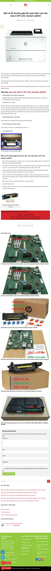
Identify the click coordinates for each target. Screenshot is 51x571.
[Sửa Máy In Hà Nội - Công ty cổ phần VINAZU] (25, 5)
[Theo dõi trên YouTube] (42, 559)
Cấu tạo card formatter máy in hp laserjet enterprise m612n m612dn (20, 295)
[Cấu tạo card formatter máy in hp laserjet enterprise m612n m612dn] (25, 280)
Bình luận (5, 438)
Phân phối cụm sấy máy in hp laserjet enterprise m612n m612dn (19, 327)
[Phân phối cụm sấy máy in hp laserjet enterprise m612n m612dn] (25, 312)
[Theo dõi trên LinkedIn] (39, 559)
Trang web (5, 462)
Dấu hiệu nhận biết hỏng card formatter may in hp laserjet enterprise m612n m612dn (25, 264)
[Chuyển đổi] (49, 509)
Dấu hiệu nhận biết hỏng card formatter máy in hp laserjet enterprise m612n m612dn (25, 359)
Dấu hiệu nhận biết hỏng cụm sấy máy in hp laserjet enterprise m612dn (21, 391)
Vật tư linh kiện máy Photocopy (9, 515)
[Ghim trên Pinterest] (29, 226)
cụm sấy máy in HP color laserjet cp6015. (27, 92)
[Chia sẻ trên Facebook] (21, 226)
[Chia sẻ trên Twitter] (24, 226)
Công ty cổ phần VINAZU (33, 568)
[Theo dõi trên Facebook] (36, 559)
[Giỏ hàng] (49, 5)
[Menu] (11, 5)
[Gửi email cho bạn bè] (27, 226)
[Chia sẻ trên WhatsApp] (19, 226)
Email (4, 455)
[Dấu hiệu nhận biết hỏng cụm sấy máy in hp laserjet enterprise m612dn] (25, 376)
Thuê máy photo (5, 512)
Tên (3, 449)
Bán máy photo (5, 509)
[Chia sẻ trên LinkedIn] (32, 226)
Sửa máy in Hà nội (6, 86)
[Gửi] (48, 481)
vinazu (32, 20)
